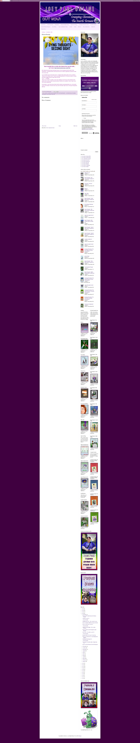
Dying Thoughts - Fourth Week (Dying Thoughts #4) (89, 199)
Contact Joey (43, 29)
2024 (83, 611)
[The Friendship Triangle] (83, 269)
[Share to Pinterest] (58, 91)
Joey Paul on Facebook (85, 160)
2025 (83, 610)
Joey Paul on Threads (85, 162)
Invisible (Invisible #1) (88, 239)
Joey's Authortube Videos (63, 26)
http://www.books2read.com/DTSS (62, 68)
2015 (83, 673)
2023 (83, 613)
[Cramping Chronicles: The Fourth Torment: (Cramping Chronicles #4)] (83, 292)
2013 (83, 676)
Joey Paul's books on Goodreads (88, 171)
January (84, 661)
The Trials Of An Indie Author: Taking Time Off (90, 643)
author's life (56, 93)
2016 (83, 672)
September (85, 649)
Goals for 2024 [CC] (86, 618)
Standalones (57, 24)
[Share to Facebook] (57, 91)
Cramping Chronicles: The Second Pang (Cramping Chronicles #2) (89, 279)
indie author (44, 94)
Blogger (80, 735)
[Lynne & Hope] (82, 258)
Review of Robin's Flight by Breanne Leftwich (90, 622)
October (84, 647)
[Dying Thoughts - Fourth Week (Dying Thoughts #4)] (83, 200)
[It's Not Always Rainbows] (82, 206)
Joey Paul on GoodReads (86, 165)
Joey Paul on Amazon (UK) (86, 156)
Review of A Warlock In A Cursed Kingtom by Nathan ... (90, 637)
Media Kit (93, 26)
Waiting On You (87, 172)
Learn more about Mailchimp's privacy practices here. (88, 129)
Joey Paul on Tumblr (85, 166)
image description (73, 93)
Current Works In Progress (45, 26)
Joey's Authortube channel (86, 158)
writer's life (53, 94)
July (83, 652)
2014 (83, 675)
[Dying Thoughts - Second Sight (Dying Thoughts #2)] (83, 229)
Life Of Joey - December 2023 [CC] (88, 632)
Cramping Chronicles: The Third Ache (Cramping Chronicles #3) (89, 298)
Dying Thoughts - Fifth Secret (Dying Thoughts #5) (89, 210)
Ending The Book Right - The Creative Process (89, 628)
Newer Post (44, 125)
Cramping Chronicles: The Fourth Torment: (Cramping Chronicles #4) (89, 291)
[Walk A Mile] (83, 195)
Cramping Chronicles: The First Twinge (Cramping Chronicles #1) (89, 250)
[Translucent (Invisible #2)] (83, 306)
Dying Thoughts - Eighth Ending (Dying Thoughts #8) (89, 272)
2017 (83, 670)
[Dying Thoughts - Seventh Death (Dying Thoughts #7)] (83, 235)
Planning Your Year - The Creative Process (90, 621)
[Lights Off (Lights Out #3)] (83, 287)
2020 (83, 666)
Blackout (86, 188)
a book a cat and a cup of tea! (49, 93)
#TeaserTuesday (85, 619)
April (84, 656)
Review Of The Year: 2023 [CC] (88, 624)
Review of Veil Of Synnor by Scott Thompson (90, 644)
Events (75, 26)
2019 (83, 667)
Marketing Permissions (86, 113)
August (84, 650)
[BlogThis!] (55, 91)
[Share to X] (56, 91)
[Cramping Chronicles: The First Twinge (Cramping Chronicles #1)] (82, 251)
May (83, 655)
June (83, 653)
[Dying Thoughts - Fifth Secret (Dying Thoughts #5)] (83, 211)
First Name (84, 104)
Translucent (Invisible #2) (89, 304)
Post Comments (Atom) (50, 127)
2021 (83, 664)
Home (60, 125)
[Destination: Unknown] (83, 185)
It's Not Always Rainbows (88, 204)
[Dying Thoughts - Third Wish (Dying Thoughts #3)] (83, 263)
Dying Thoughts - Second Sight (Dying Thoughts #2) (89, 228)
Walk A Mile (87, 193)
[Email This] (53, 91)
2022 (83, 663)
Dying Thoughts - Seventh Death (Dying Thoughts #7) (89, 234)
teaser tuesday (48, 94)
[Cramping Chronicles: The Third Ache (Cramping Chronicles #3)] (82, 299)
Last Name (84, 108)
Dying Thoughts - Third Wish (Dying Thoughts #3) (89, 262)
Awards (70, 26)
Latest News (43, 24)
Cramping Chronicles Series (84, 24)
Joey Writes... (54, 26)
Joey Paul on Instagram (86, 161)
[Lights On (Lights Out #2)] (83, 246)
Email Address (84, 100)
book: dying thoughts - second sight (64, 93)
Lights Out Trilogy (74, 24)
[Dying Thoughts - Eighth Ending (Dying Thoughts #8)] (83, 274)
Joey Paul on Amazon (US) (86, 157)
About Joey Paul (50, 24)
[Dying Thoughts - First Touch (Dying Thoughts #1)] (83, 179)
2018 (83, 669)
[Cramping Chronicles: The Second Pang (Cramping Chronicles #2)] (83, 280)
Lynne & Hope (86, 256)
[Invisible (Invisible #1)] (83, 241)
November (85, 646)
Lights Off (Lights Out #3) (89, 285)
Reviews (79, 26)
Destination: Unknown (88, 183)
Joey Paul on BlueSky (85, 163)
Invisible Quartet (93, 24)
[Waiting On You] (83, 174)
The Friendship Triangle (89, 267)
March (84, 658)
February (84, 659)
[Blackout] (83, 190)
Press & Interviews (86, 26)
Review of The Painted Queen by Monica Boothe (89, 616)
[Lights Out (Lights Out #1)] (83, 217)
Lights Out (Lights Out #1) (89, 215)
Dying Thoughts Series (65, 24)
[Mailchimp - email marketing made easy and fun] (94, 133)
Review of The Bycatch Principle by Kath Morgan (89, 630)
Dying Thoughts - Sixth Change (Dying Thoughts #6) (89, 221)
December (85, 614)
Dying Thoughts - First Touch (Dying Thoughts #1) (89, 178)
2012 (83, 678)
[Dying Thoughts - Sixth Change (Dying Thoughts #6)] (83, 222)
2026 (83, 608)
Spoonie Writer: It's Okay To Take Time (89, 635)
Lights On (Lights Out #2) (89, 244)
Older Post (75, 125)
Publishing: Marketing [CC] (87, 639)
